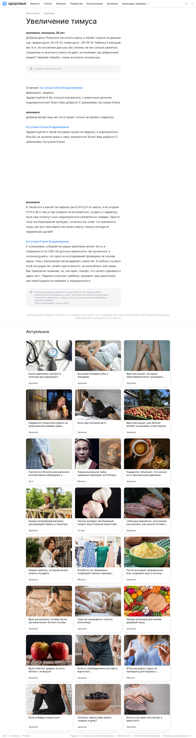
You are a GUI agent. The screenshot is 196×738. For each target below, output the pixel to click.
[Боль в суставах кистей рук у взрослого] (147, 707)
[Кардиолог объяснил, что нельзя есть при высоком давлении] (147, 461)
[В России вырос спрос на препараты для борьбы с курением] (147, 658)
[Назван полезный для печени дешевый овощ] (147, 609)
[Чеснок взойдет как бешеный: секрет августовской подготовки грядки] (98, 511)
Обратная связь (124, 736)
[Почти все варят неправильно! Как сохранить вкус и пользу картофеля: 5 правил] (147, 560)
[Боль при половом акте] (98, 412)
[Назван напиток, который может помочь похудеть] (49, 560)
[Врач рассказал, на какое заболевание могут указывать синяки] (147, 363)
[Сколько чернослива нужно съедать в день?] (98, 707)
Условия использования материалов (97, 736)
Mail (5, 736)
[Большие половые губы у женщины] (98, 363)
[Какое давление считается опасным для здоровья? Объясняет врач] (49, 363)
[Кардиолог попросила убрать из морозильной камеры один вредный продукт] (49, 412)
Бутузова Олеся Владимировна (61, 87)
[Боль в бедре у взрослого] (49, 707)
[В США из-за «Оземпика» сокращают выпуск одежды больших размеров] (98, 560)
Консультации (33, 13)
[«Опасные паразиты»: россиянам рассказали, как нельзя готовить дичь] (147, 511)
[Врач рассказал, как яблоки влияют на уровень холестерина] (147, 412)
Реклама (26, 736)
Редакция (74, 736)
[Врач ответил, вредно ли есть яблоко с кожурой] (49, 658)
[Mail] (4, 3)
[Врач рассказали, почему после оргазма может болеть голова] (49, 609)
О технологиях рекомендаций (146, 736)
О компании (14, 736)
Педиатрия (49, 13)
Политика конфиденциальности (176, 736)
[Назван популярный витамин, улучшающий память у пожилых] (49, 511)
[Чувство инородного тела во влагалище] (98, 609)
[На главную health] (16, 3)
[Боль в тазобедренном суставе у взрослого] (98, 658)
